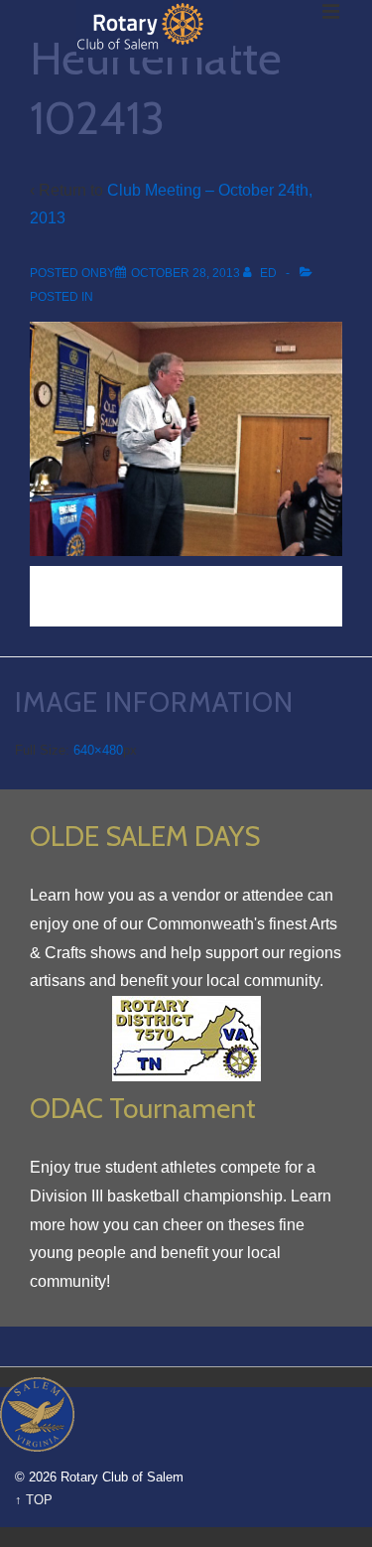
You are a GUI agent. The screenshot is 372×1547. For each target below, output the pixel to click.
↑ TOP (34, 1499)
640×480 (98, 750)
